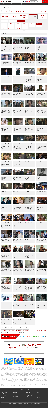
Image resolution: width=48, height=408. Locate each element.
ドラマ (4, 23)
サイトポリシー (15, 403)
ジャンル (33, 16)
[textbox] (34, 1)
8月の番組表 (5, 11)
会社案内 (9, 403)
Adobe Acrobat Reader (16, 332)
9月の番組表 (13, 11)
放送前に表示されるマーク (42, 11)
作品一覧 (5, 16)
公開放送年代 (23, 16)
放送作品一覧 (17, 394)
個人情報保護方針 (26, 403)
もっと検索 (39, 1)
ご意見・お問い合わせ (30, 395)
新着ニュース (29, 396)
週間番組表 (19, 11)
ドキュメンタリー (11, 28)
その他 (25, 28)
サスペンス (39, 23)
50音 (14, 16)
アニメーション (4, 28)
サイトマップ (40, 399)
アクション (32, 23)
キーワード (42, 16)
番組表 (4, 399)
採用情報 (20, 403)
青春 (18, 23)
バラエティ (18, 28)
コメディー (25, 23)
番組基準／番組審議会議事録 (35, 403)
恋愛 (11, 23)
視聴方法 (45, 1)
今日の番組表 (26, 11)
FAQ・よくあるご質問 (30, 394)
